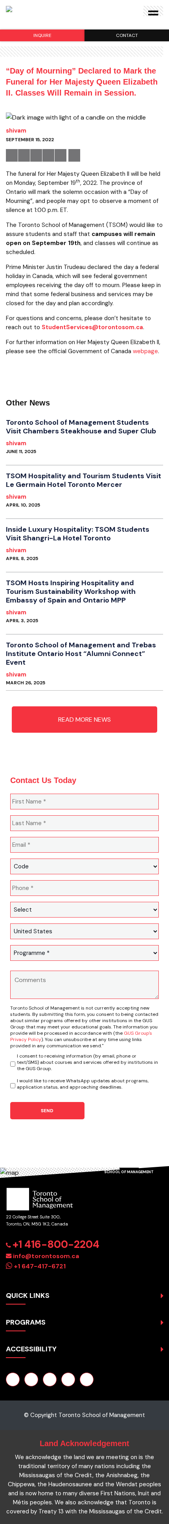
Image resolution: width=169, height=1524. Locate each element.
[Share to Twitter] (24, 155)
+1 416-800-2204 (56, 1244)
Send (47, 1111)
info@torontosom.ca (46, 1256)
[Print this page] (74, 155)
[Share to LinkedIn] (36, 155)
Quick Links (28, 1295)
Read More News (84, 719)
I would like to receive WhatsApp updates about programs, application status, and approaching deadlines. (83, 1084)
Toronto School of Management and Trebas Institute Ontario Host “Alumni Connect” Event (81, 654)
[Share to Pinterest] (48, 155)
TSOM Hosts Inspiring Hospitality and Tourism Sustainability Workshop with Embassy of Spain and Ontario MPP (71, 591)
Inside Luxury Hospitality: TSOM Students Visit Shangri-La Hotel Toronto (77, 533)
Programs (26, 1322)
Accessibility (31, 1349)
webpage (145, 351)
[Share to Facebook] (12, 155)
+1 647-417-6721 (40, 1266)
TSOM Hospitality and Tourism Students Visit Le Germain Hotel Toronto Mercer (83, 480)
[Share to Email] (60, 155)
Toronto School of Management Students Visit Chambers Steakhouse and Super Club (81, 426)
